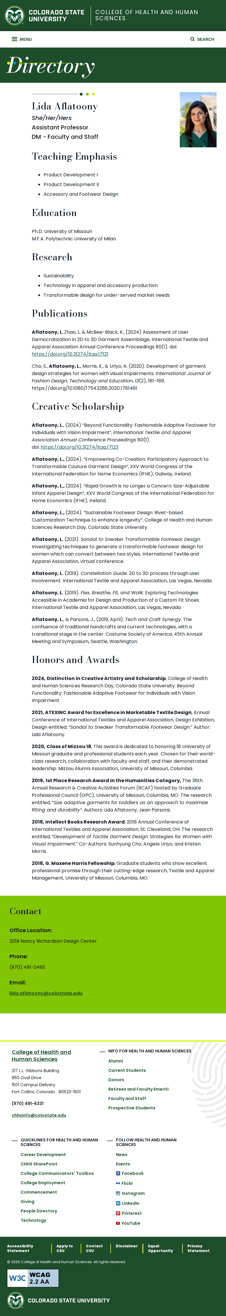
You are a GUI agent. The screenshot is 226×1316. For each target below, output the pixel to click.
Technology (33, 1220)
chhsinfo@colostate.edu (39, 1115)
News (121, 1155)
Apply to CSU (64, 1248)
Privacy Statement (198, 1248)
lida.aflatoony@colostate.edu (45, 993)
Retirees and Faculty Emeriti (138, 1089)
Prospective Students (131, 1108)
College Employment (43, 1183)
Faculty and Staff (127, 1098)
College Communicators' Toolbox (57, 1173)
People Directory (39, 1211)
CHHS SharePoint (39, 1164)
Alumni (115, 1061)
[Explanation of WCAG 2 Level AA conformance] (113, 1278)
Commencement (39, 1192)
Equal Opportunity (160, 1248)
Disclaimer (127, 1246)
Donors (116, 1080)
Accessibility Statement (20, 1248)
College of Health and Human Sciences (146, 15)
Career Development (43, 1155)
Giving (27, 1201)
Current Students (127, 1070)
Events (123, 1164)
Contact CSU (94, 1248)
